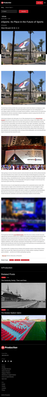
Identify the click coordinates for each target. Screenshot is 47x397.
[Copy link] (18, 28)
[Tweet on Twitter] (16, 28)
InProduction (6, 268)
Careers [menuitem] (3, 386)
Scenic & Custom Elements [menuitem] (8, 376)
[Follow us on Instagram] (8, 361)
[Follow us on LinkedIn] (2, 361)
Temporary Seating (25, 260)
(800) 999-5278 (5, 355)
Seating (11, 260)
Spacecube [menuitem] (4, 378)
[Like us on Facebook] (5, 361)
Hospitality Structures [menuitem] (6, 368)
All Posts (4, 16)
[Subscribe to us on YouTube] (11, 361)
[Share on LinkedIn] (12, 28)
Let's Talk (40, 2)
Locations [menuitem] (4, 388)
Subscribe (23, 11)
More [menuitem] (3, 382)
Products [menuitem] (3, 365)
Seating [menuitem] (3, 366)
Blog (2, 7)
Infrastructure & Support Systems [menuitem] (9, 374)
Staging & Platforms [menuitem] (6, 372)
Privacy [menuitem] (3, 390)
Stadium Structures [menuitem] (6, 370)
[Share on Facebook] (14, 28)
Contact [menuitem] (3, 384)
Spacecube (17, 260)
